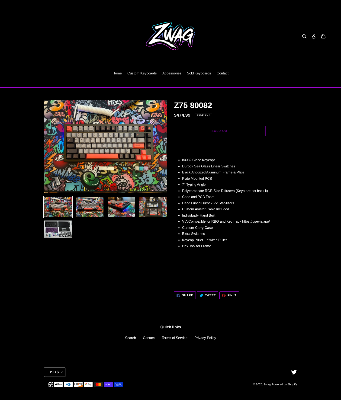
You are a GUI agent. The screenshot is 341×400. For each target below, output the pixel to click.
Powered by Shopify (284, 384)
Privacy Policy (205, 338)
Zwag (267, 384)
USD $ (53, 372)
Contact (149, 338)
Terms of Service (174, 338)
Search (130, 338)
